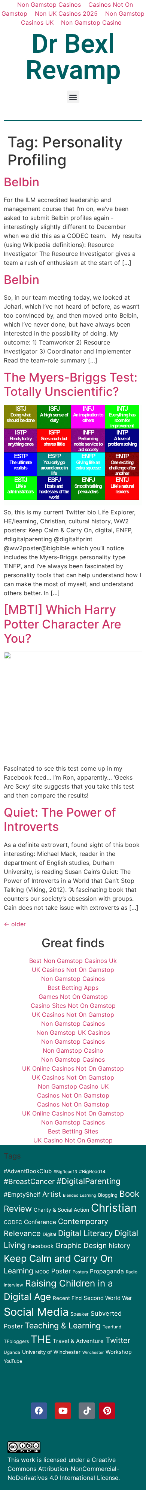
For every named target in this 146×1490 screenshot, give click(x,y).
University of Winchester (51, 1352)
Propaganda (107, 1271)
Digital (49, 1234)
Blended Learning (79, 1195)
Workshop (119, 1352)
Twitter (118, 1340)
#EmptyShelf (22, 1194)
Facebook (41, 1246)
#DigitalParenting (89, 1181)
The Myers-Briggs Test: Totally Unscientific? (70, 384)
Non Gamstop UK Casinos (73, 1032)
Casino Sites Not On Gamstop (73, 1005)
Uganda (12, 1352)
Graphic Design (81, 1245)
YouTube (13, 1361)
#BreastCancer (29, 1181)
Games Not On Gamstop (73, 996)
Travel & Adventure (78, 1341)
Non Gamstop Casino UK (73, 1086)
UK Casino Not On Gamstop (73, 1140)
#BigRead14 (92, 1171)
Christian (114, 1207)
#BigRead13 (65, 1171)
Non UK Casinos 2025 (66, 13)
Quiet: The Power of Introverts (60, 819)
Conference (40, 1222)
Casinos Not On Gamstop (73, 1095)
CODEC (13, 1222)
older (15, 924)
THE (41, 1339)
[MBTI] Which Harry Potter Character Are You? (62, 624)
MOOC (42, 1272)
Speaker (79, 1314)
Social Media (36, 1311)
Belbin (21, 182)
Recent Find (67, 1298)
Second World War (107, 1298)
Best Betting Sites (73, 1131)
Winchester (93, 1352)
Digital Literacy (85, 1233)
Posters (80, 1272)
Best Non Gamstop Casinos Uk (73, 960)
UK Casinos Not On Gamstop (73, 969)
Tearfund (112, 1327)
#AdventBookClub (28, 1171)
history (119, 1245)
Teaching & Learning (63, 1325)
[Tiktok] (87, 1410)
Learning (18, 1270)
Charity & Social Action (61, 1210)
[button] (73, 97)
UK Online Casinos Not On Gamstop (73, 1068)
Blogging (108, 1195)
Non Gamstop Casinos (73, 978)
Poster (61, 1271)
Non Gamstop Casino (91, 22)
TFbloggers (16, 1341)
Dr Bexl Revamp (73, 56)
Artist (51, 1194)
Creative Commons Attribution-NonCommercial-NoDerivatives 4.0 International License (63, 1468)
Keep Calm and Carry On (58, 1258)
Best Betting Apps (73, 987)
